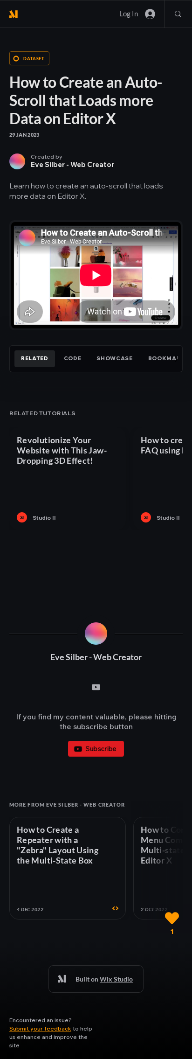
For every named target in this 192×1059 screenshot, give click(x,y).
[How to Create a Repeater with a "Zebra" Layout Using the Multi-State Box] (67, 868)
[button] (40, 1028)
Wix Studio (116, 979)
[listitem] (67, 478)
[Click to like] (172, 918)
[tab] (34, 358)
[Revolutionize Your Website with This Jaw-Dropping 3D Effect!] (67, 478)
